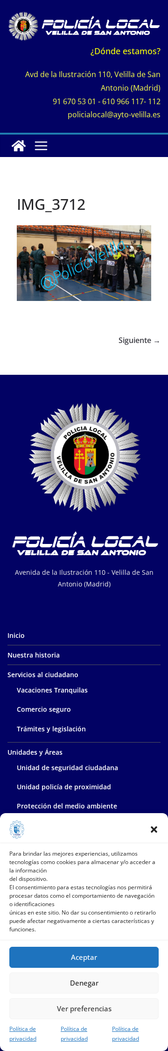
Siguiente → (140, 340)
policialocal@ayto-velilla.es (114, 114)
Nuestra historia (33, 655)
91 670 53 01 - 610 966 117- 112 (107, 101)
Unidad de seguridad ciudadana (67, 767)
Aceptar (84, 957)
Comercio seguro (44, 709)
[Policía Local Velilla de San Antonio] (18, 146)
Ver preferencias (84, 1008)
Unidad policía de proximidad (64, 786)
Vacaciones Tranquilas (52, 690)
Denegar (84, 982)
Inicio (16, 635)
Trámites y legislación (51, 728)
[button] (154, 829)
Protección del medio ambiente (67, 805)
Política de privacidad (22, 1034)
